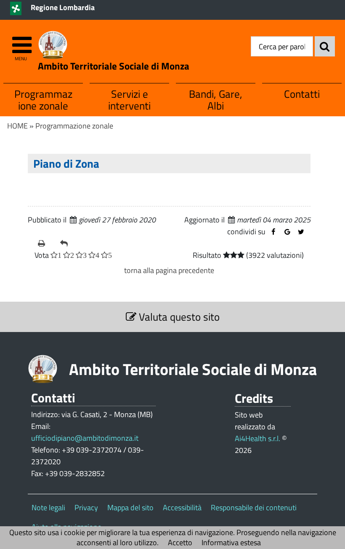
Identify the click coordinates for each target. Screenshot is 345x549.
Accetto (180, 542)
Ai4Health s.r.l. (257, 438)
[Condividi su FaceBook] (273, 232)
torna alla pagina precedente (169, 270)
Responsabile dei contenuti (254, 507)
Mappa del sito (130, 507)
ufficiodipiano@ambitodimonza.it (84, 438)
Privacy (86, 507)
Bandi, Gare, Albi (215, 100)
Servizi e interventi (129, 100)
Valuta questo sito (178, 316)
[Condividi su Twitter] (301, 232)
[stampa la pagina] (45, 243)
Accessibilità (182, 507)
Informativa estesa (231, 542)
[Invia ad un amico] (68, 243)
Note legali (48, 507)
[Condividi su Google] (287, 232)
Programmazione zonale (43, 100)
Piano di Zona (67, 163)
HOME (17, 125)
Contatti (302, 94)
